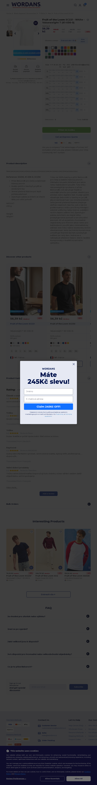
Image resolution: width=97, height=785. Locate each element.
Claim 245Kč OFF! (48, 406)
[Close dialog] (73, 364)
